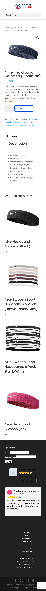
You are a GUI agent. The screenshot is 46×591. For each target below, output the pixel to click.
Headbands (30, 28)
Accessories (34, 119)
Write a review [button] (28, 481)
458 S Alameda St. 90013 (26, 561)
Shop (26, 535)
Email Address (10, 457)
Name (7, 452)
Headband (9, 125)
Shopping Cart (26, 541)
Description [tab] (12, 136)
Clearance (26, 538)
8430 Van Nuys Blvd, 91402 (26, 567)
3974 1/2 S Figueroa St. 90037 (26, 564)
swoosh (31, 125)
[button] (37, 37)
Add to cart (24, 108)
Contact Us (26, 548)
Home (7, 28)
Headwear (21, 28)
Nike (25, 125)
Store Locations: (26, 558)
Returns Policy (26, 551)
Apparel (13, 28)
